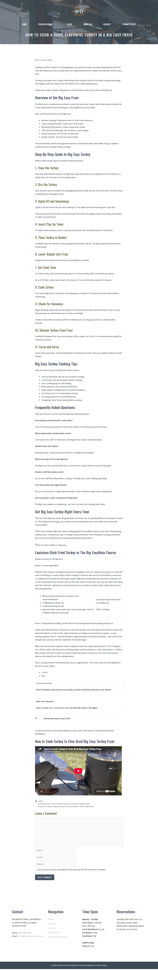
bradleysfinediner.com (34, 936)
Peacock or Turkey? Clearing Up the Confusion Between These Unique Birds (66, 806)
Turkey (40, 801)
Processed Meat (45, 24)
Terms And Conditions (57, 936)
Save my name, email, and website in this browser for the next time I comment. (72, 869)
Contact (107, 24)
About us (88, 24)
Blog (70, 24)
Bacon (51, 919)
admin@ (20, 936)
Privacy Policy (129, 24)
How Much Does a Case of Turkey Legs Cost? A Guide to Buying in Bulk (64, 804)
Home (24, 24)
